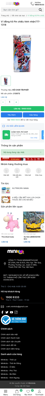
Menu (5, 394)
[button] (42, 227)
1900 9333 (39, 3)
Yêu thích (28, 392)
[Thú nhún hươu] (11, 222)
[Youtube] (11, 312)
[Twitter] (6, 312)
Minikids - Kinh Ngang (10, 378)
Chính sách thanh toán (10, 338)
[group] (22, 53)
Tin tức (5, 183)
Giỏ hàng (17, 392)
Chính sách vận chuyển (10, 341)
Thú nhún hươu (8, 237)
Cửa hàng (33, 115)
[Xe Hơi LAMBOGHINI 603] (33, 222)
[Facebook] (2, 312)
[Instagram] (16, 312)
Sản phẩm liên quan (12, 206)
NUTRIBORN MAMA (20, 188)
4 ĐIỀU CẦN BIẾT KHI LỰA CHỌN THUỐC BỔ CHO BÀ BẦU (26, 198)
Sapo (28, 386)
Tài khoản (39, 394)
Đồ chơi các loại (7, 234)
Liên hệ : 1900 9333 (22, 109)
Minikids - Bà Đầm (8, 374)
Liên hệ (4, 97)
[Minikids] (22, 159)
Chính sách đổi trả (8, 345)
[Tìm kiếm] (40, 10)
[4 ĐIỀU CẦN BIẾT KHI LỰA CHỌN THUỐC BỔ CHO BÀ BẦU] (6, 199)
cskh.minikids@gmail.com (17, 306)
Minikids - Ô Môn (8, 367)
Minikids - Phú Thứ (9, 370)
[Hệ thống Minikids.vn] (13, 4)
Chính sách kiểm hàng (10, 349)
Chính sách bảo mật (9, 334)
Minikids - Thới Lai (8, 360)
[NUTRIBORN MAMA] (6, 190)
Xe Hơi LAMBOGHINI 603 (32, 238)
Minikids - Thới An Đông (11, 363)
